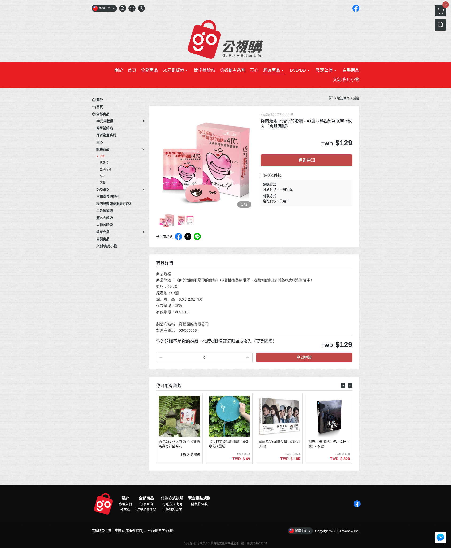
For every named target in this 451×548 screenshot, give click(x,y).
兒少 (102, 176)
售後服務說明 (172, 509)
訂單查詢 (146, 504)
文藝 (102, 182)
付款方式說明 (172, 498)
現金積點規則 (199, 498)
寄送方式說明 (172, 504)
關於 (125, 498)
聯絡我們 (125, 504)
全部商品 (146, 498)
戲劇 (102, 156)
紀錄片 (104, 162)
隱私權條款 (199, 504)
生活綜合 (105, 169)
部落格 (125, 509)
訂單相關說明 (146, 509)
